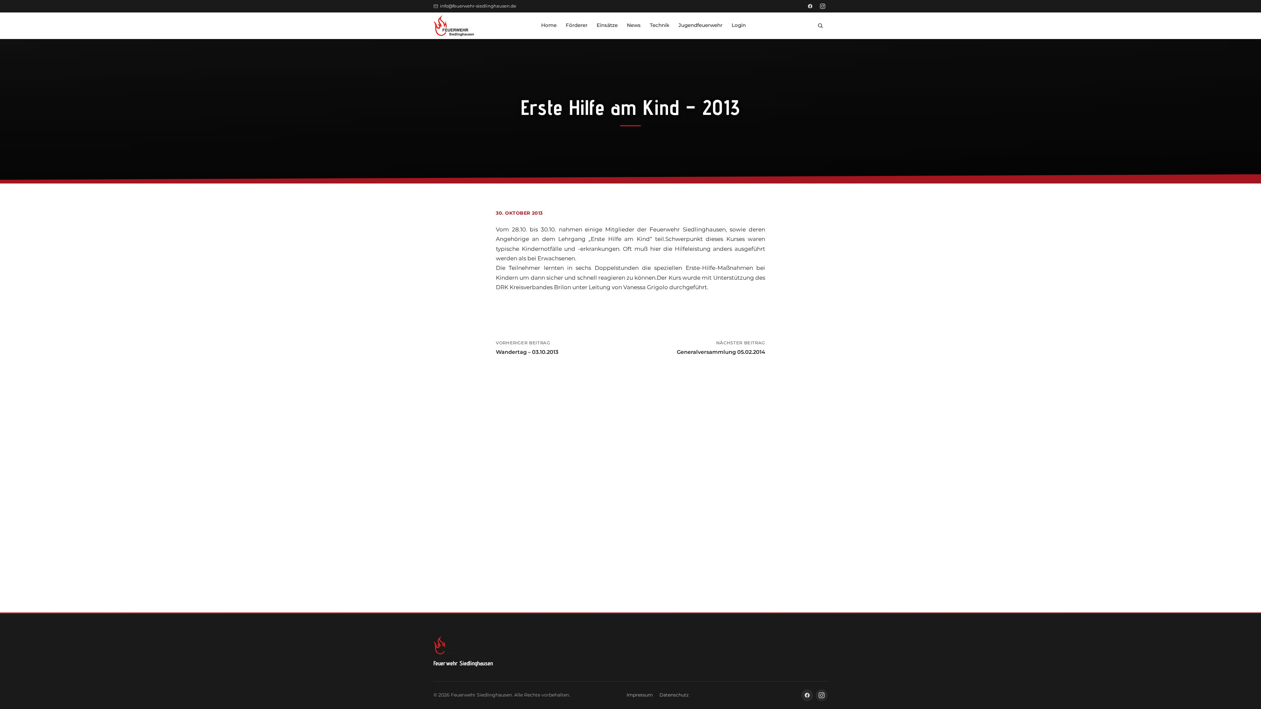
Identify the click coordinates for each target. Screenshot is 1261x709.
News (634, 25)
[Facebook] (810, 6)
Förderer (576, 25)
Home (549, 25)
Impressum (640, 695)
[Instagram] (823, 6)
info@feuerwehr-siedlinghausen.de (478, 6)
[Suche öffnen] (820, 25)
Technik (659, 25)
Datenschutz (674, 695)
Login (739, 25)
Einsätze (607, 25)
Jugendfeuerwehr (700, 25)
